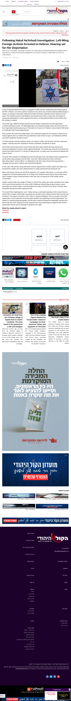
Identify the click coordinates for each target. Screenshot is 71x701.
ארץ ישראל (31, 596)
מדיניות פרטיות (30, 554)
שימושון (13, 1)
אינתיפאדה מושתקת (29, 646)
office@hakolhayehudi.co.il (61, 551)
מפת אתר (64, 608)
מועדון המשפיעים (22, 1)
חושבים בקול (31, 613)
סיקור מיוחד (31, 628)
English (55, 31)
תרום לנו (36, 4)
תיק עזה (32, 642)
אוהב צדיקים (64, 625)
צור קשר (29, 4)
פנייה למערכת (17, 219)
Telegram (5, 210)
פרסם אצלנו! (30, 561)
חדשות (62, 31)
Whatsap (5, 212)
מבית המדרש (63, 621)
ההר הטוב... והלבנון (29, 630)
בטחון (32, 591)
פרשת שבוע (64, 623)
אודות (7, 1)
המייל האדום (30, 575)
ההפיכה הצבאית (30, 649)
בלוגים (32, 621)
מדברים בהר (31, 611)
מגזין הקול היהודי (30, 637)
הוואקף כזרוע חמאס (29, 632)
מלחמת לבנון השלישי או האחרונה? (25, 639)
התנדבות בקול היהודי (28, 547)
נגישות (2, 696)
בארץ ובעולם (30, 598)
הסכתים (32, 608)
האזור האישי (30, 533)
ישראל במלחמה (30, 635)
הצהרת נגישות (30, 540)
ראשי (67, 31)
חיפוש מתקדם (15, 14)
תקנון (66, 582)
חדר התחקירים (30, 644)
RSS (66, 589)
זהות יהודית (31, 594)
